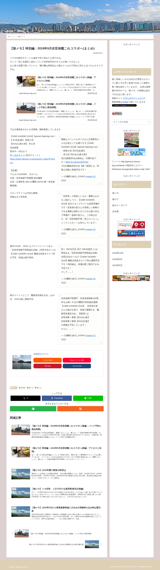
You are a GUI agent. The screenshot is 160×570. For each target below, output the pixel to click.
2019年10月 (118, 253)
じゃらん (46, 360)
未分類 (115, 211)
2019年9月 (117, 259)
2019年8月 (117, 265)
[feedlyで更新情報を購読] (33, 408)
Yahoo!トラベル (75, 360)
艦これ (39, 388)
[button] (149, 122)
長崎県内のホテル (40, 354)
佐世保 (23, 388)
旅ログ (115, 199)
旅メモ (15, 388)
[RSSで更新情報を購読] (80, 408)
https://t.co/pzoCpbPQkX (76, 162)
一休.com (75, 366)
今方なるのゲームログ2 (134, 98)
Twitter (125, 102)
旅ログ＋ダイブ (119, 205)
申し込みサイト (17, 155)
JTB (45, 366)
